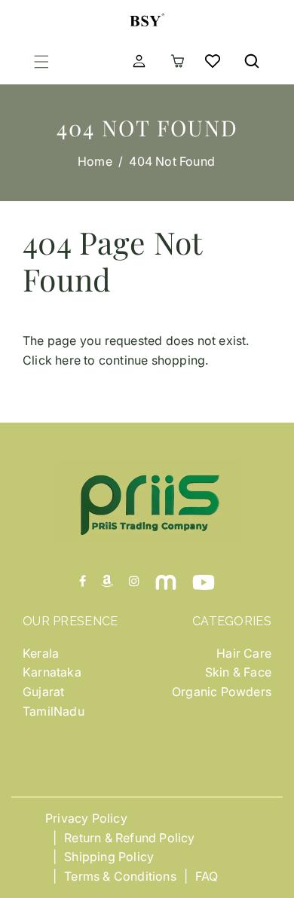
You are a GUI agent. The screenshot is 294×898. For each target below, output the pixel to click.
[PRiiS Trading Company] (147, 17)
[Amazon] (107, 581)
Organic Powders (221, 691)
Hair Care (243, 653)
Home (95, 161)
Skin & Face (238, 672)
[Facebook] (82, 581)
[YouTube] (203, 581)
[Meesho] (166, 581)
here (68, 360)
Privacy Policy (86, 818)
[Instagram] (134, 581)
